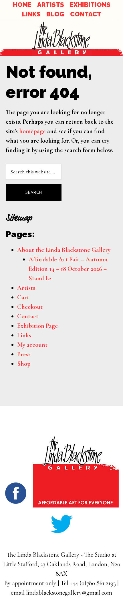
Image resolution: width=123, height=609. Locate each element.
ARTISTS (50, 4)
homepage (32, 131)
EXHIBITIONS (90, 4)
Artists (26, 288)
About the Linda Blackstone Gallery (63, 250)
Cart (23, 297)
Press (24, 354)
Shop (24, 363)
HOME (22, 4)
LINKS (31, 14)
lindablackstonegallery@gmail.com (69, 592)
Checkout (30, 307)
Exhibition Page (37, 326)
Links (24, 335)
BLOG (55, 14)
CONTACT (85, 14)
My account (32, 344)
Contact (27, 316)
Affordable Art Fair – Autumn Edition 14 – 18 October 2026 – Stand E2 (68, 269)
